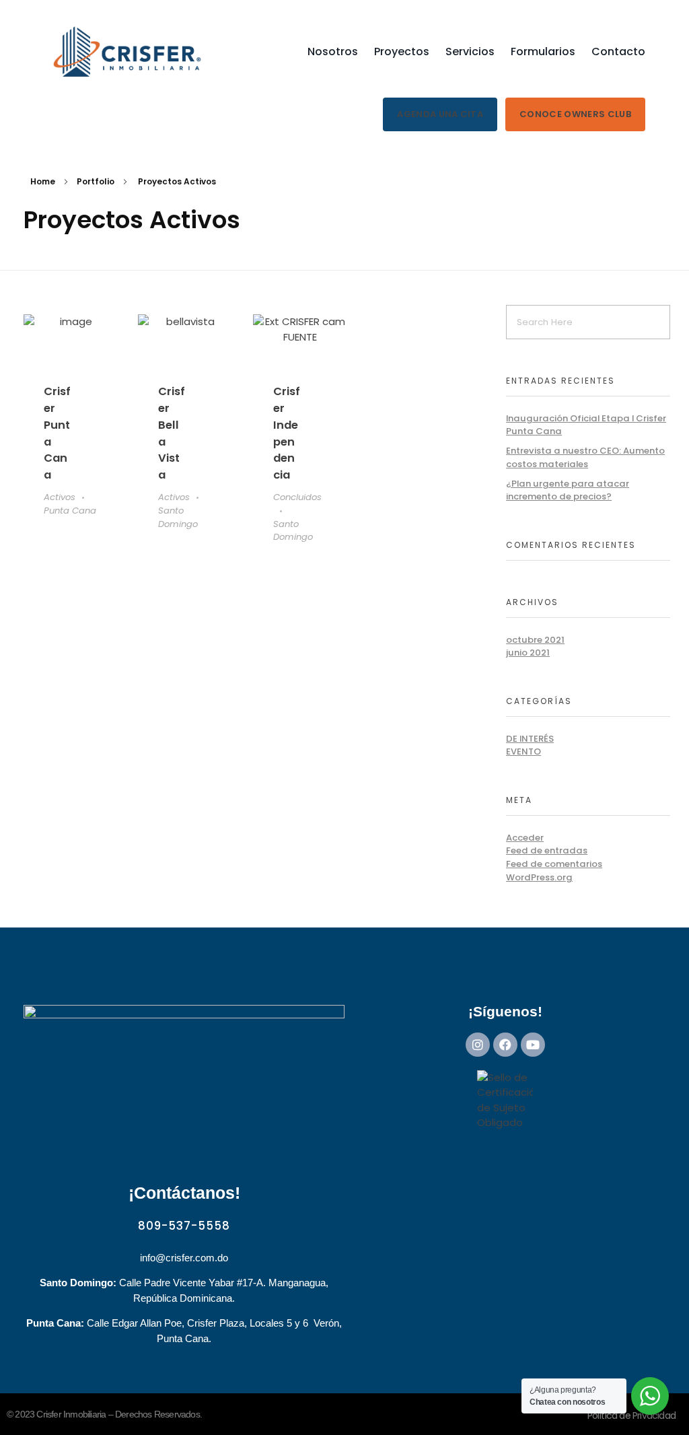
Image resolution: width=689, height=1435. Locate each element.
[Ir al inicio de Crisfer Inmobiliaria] (128, 52)
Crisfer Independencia (286, 433)
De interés (530, 738)
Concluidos (297, 497)
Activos (59, 497)
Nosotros (332, 51)
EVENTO (523, 751)
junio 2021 (528, 652)
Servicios (470, 51)
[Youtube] (533, 1044)
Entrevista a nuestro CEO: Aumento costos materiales (585, 457)
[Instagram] (478, 1044)
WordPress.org (539, 877)
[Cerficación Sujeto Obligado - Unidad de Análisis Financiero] (504, 1104)
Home (42, 181)
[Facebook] (505, 1044)
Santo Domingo (178, 517)
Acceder (525, 837)
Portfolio (95, 181)
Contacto (618, 51)
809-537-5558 (184, 1226)
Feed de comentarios (554, 864)
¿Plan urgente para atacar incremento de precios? (567, 490)
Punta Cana (70, 510)
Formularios (543, 51)
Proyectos (401, 51)
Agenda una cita (440, 114)
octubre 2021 (535, 639)
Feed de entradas (546, 850)
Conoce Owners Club (575, 114)
